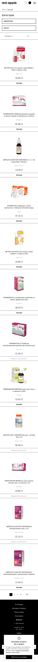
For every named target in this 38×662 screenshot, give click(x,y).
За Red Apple (19, 604)
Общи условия (19, 612)
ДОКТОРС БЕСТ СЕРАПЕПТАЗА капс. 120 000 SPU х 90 (19, 436)
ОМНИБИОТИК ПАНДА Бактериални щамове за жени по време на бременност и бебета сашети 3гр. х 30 (19, 115)
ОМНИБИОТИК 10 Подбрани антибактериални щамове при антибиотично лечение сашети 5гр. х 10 (19, 345)
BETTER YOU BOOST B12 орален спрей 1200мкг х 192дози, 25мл (19, 253)
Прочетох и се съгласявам (19, 657)
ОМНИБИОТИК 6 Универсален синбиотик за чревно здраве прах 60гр (19, 298)
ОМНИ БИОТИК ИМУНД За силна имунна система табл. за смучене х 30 (19, 482)
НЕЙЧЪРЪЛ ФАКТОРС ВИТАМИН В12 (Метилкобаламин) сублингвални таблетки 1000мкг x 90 (19, 573)
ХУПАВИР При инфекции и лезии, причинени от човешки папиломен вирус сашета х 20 (19, 207)
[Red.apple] (9, 3)
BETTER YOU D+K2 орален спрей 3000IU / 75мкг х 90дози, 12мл (19, 69)
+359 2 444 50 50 (19, 623)
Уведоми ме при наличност (19, 359)
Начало (4, 9)
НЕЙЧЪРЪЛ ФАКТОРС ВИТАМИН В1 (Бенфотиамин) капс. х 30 (19, 527)
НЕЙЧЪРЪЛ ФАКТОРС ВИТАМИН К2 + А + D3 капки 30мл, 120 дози (19, 161)
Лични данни (19, 616)
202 (27, 594)
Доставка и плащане (19, 608)
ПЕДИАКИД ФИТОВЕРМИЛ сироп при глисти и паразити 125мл (19, 390)
